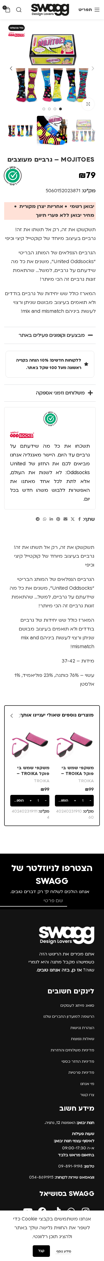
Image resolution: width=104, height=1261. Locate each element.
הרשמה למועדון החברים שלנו (69, 1016)
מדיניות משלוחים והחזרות (72, 1050)
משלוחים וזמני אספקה (60, 393)
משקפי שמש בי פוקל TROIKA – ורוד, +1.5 (33, 774)
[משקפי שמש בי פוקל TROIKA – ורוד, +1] (74, 744)
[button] (92, 68)
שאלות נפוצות (82, 1038)
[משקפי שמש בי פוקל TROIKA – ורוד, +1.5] (29, 744)
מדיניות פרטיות (81, 1072)
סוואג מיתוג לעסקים (77, 1005)
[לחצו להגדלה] (88, 104)
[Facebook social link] (79, 519)
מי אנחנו (87, 1083)
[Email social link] (65, 519)
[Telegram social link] (37, 519)
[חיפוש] (18, 9)
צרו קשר (87, 1094)
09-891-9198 (76, 1166)
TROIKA (86, 781)
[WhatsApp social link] (44, 519)
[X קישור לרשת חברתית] (72, 519)
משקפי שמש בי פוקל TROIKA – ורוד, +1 (77, 774)
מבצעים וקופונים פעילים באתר (52, 335)
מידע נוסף (63, 1251)
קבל (41, 1251)
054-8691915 (61, 1177)
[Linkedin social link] (51, 519)
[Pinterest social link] (58, 519)
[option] (60, 109)
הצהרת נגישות (82, 1027)
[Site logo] (50, 9)
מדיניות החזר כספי (78, 1061)
